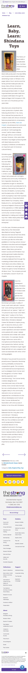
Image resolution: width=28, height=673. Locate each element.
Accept (14, 669)
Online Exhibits (18, 525)
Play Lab (17, 540)
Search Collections (8, 570)
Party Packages (7, 548)
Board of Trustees (7, 621)
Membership (6, 537)
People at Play (16, 468)
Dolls (9, 468)
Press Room (6, 638)
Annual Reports (7, 641)
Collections (7, 567)
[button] (26, 653)
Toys (22, 468)
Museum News (6, 618)
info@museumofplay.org (14, 507)
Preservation (6, 605)
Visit (4, 519)
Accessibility (6, 545)
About (5, 610)
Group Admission (7, 527)
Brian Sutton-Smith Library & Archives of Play (8, 575)
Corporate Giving (19, 573)
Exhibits (18, 519)
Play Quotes (6, 647)
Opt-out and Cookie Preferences (8, 665)
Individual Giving (19, 570)
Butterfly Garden (19, 543)
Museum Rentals (7, 551)
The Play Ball (18, 576)
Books (4, 644)
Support (17, 567)
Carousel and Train (20, 546)
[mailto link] (26, 217)
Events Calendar (7, 534)
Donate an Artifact (7, 602)
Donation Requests (8, 562)
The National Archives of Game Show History (7, 589)
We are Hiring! (14, 513)
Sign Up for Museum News (14, 475)
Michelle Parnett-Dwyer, (11, 463)
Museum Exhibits (19, 522)
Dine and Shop (6, 554)
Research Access (7, 594)
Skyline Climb (18, 537)
